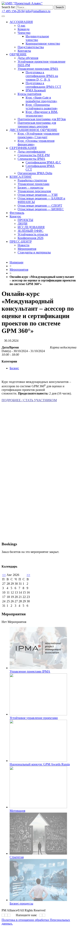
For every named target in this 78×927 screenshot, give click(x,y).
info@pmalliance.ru (37, 11)
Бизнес (14, 368)
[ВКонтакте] (3, 915)
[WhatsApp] (40, 915)
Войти (55, 11)
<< (4, 575)
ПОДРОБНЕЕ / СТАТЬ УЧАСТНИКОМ (29, 400)
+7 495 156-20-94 (13, 11)
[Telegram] (6, 915)
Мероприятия (19, 269)
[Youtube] (9, 915)
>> (28, 575)
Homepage (16, 262)
